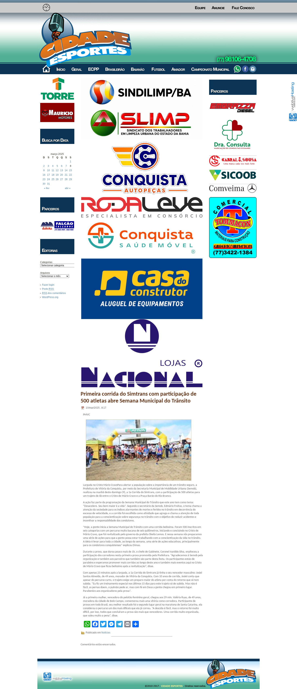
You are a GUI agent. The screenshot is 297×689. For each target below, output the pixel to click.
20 (61, 174)
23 (44, 179)
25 (53, 179)
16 (44, 174)
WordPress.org (50, 297)
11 (53, 170)
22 (70, 174)
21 (66, 174)
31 (48, 183)
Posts (48, 288)
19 (57, 174)
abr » (68, 188)
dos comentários (54, 293)
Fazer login (48, 284)
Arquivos (45, 273)
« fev (46, 188)
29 (70, 179)
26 (57, 179)
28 (66, 179)
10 (48, 170)
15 (70, 170)
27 (61, 179)
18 (53, 174)
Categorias (46, 262)
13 (61, 170)
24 (48, 179)
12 (57, 170)
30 (44, 183)
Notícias (105, 632)
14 (66, 170)
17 (48, 174)
